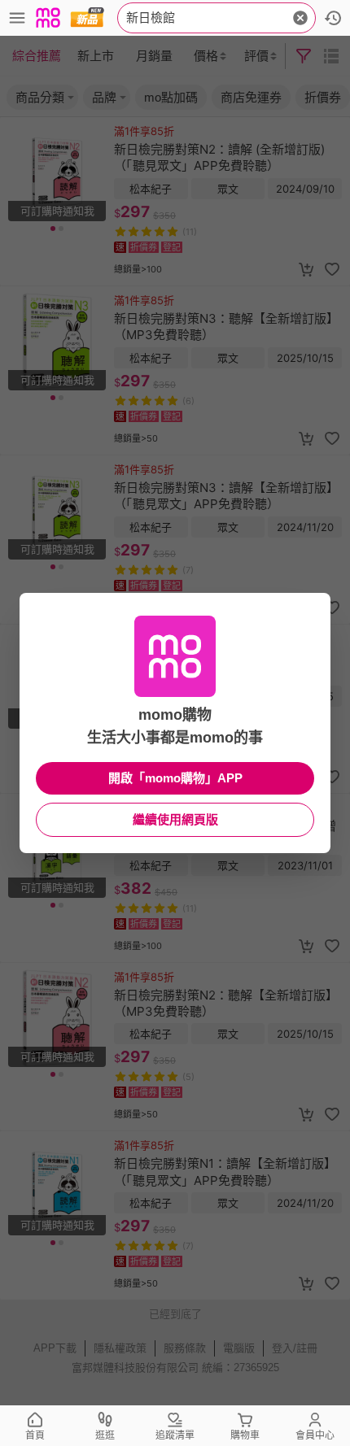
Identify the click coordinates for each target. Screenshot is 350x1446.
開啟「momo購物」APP (175, 778)
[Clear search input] (300, 18)
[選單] (17, 18)
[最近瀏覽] (333, 18)
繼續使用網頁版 (175, 819)
